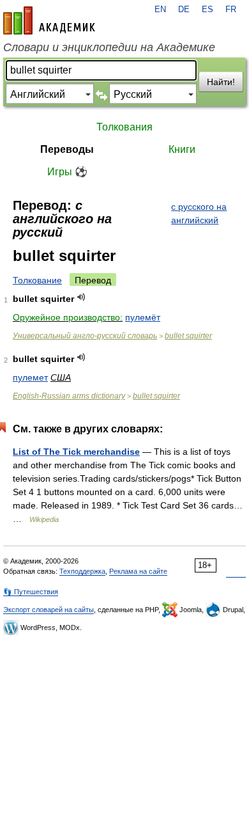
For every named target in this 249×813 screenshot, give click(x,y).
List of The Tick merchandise (76, 451)
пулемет (30, 377)
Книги (182, 149)
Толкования (124, 127)
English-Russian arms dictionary (69, 395)
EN (160, 9)
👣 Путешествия (30, 592)
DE (184, 9)
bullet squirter (188, 335)
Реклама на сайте (138, 571)
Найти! (221, 82)
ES (207, 9)
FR (230, 9)
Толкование (37, 280)
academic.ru (49, 20)
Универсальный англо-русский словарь (85, 335)
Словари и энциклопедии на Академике (109, 47)
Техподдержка (82, 571)
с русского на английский (199, 213)
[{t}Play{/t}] (81, 297)
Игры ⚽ (67, 171)
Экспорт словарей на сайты (48, 609)
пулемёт (142, 317)
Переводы (67, 149)
